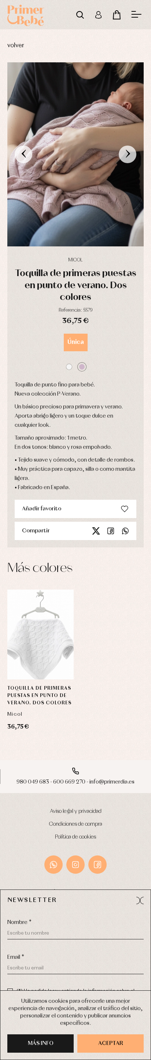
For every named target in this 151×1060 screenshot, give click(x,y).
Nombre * (19, 922)
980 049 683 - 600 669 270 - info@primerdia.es (75, 782)
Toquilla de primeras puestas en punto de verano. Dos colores (39, 695)
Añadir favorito (41, 508)
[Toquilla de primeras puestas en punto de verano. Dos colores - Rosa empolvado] (75, 154)
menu (136, 14)
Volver (15, 46)
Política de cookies (75, 837)
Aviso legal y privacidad (76, 811)
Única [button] (75, 342)
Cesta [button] (116, 14)
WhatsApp (53, 864)
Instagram (75, 864)
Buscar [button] (80, 14)
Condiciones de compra (75, 824)
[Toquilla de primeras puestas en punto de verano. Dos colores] (40, 634)
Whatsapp (125, 531)
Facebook (110, 531)
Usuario (98, 14)
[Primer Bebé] (25, 14)
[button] (69, 366)
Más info (41, 1043)
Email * (15, 957)
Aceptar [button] (110, 1043)
